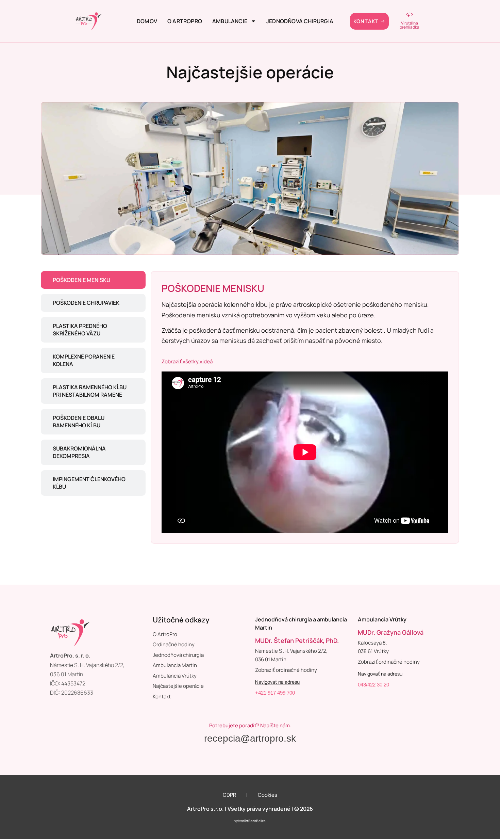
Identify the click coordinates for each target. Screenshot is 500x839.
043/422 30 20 (373, 684)
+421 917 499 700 (275, 693)
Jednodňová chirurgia (299, 21)
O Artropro (184, 21)
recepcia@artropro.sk (250, 738)
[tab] (93, 280)
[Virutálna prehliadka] (409, 14)
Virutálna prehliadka (409, 25)
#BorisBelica (256, 821)
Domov (147, 21)
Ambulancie (229, 21)
